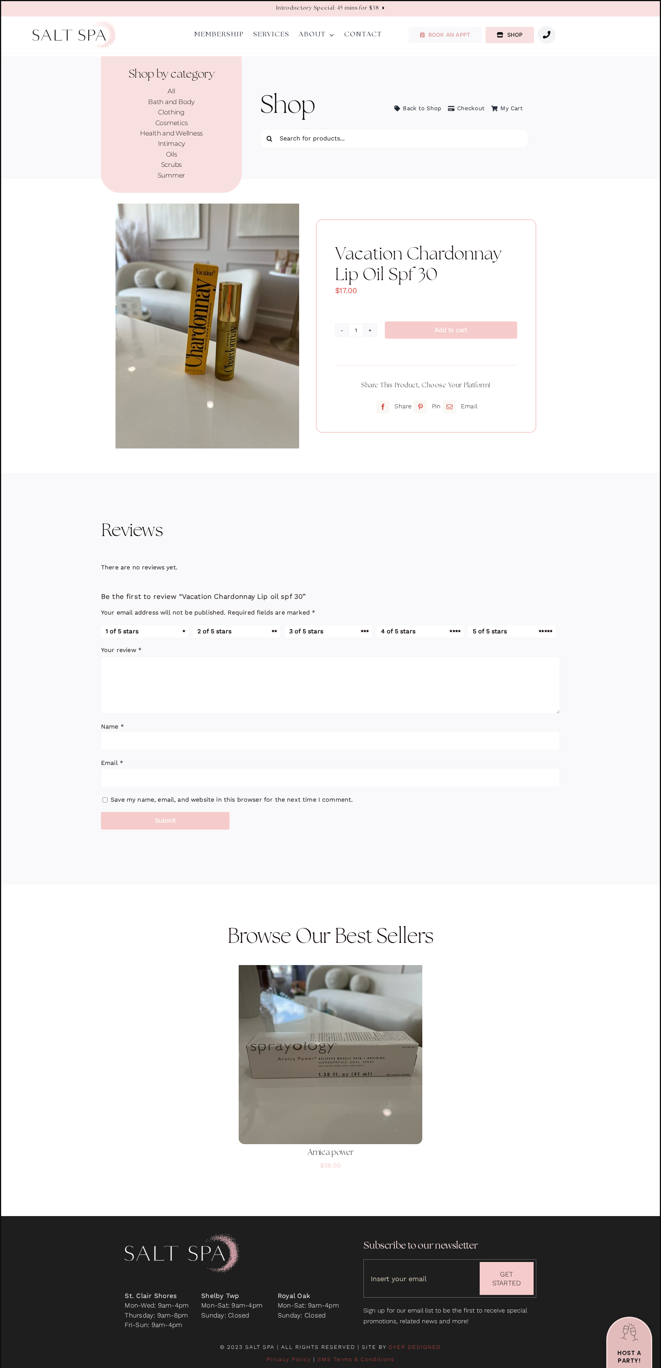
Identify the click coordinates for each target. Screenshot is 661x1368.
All (171, 91)
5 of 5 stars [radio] (490, 631)
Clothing (171, 112)
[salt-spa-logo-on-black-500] (182, 1237)
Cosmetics (171, 123)
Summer (171, 175)
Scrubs (171, 164)
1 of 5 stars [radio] (122, 631)
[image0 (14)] (207, 326)
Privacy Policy (289, 1359)
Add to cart (451, 330)
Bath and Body (171, 102)
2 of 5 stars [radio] (214, 631)
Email (112, 762)
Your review (121, 650)
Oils (171, 154)
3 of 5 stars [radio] (306, 631)
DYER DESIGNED (415, 1347)
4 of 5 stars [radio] (398, 631)
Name (112, 726)
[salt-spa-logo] (75, 23)
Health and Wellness (171, 133)
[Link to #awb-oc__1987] (546, 35)
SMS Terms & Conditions (355, 1359)
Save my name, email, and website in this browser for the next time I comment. (232, 799)
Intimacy (171, 143)
